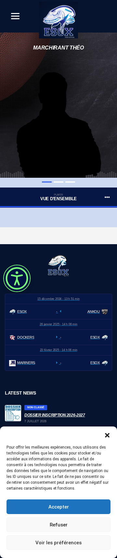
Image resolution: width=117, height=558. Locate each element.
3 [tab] (70, 182)
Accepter (58, 507)
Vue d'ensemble (58, 197)
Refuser (59, 525)
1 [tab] (47, 182)
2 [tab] (58, 182)
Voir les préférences (58, 543)
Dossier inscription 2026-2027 (54, 415)
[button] (107, 434)
